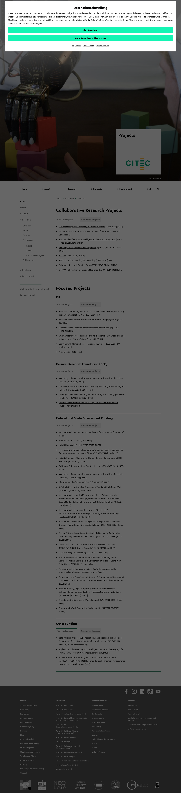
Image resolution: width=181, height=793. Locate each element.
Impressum (76, 46)
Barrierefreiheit (102, 46)
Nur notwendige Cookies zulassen (91, 38)
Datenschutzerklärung (44, 20)
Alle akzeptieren (90, 30)
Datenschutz (88, 46)
